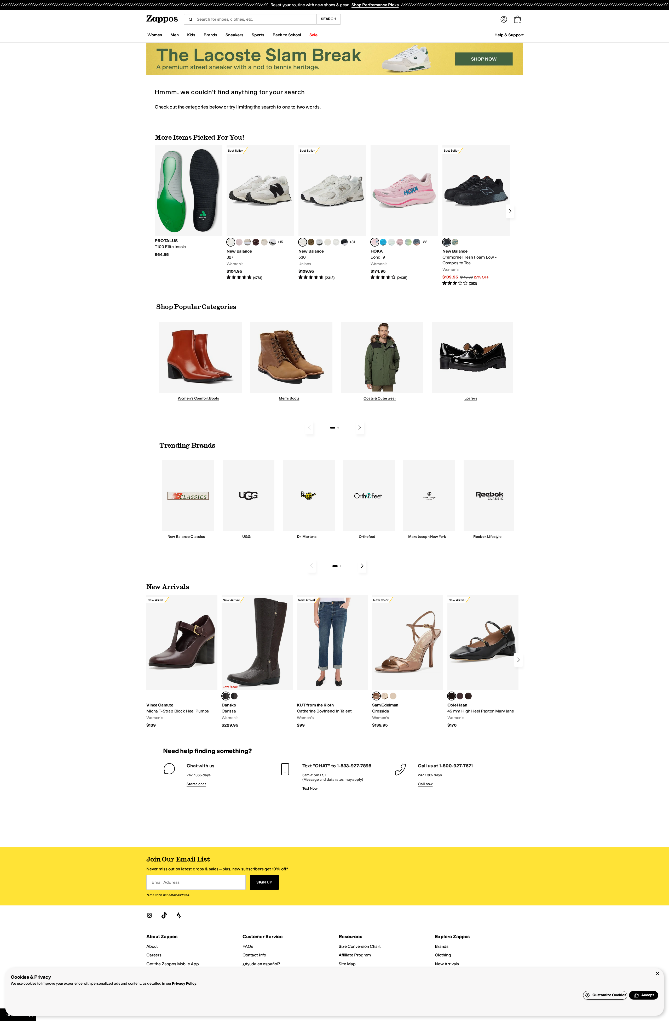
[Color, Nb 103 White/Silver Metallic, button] (319, 242)
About (152, 946)
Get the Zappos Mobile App (172, 963)
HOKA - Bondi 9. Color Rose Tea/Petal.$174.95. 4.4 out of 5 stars (404, 213)
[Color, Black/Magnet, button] (344, 242)
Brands (441, 946)
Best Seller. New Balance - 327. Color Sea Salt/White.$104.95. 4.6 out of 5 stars (260, 213)
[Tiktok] (164, 915)
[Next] (510, 211)
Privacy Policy (184, 983)
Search (328, 19)
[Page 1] (332, 428)
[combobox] (250, 19)
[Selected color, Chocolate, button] (226, 696)
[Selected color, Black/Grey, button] (446, 242)
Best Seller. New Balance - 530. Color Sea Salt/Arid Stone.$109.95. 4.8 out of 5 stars (332, 213)
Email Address (165, 882)
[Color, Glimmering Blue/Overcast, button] (408, 242)
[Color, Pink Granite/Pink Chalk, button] (239, 242)
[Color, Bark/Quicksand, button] (311, 242)
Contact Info (254, 954)
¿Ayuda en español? (261, 963)
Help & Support (509, 34)
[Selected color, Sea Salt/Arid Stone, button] (302, 242)
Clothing (443, 954)
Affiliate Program (355, 954)
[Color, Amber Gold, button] (393, 696)
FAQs (248, 946)
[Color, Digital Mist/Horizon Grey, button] (272, 242)
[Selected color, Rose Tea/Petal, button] (375, 242)
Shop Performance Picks (375, 4)
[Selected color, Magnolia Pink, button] (376, 696)
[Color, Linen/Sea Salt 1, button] (247, 242)
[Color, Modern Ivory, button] (384, 696)
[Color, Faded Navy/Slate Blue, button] (416, 242)
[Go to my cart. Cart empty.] (517, 19)
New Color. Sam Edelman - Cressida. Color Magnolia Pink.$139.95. (407, 661)
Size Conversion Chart (360, 946)
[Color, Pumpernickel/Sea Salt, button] (256, 242)
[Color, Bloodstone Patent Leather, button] (460, 696)
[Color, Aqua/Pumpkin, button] (455, 242)
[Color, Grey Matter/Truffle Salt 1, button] (328, 242)
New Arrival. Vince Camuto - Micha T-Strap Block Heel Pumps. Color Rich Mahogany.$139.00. (181, 661)
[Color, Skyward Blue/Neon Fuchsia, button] (383, 242)
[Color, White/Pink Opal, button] (400, 242)
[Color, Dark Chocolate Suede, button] (468, 696)
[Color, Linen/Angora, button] (264, 242)
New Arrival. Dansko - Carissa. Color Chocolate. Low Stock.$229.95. (257, 661)
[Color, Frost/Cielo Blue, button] (391, 242)
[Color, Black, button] (234, 696)
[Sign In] (504, 19)
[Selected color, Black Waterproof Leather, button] (451, 696)
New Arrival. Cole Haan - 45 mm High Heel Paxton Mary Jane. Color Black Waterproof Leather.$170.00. (482, 661)
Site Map (347, 963)
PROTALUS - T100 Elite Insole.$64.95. (188, 201)
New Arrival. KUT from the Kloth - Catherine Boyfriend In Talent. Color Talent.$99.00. (332, 661)
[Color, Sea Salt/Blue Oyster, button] (336, 242)
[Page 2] (338, 428)
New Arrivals (447, 963)
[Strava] (178, 915)
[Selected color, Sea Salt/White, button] (231, 242)
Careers (154, 954)
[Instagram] (149, 915)
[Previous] (309, 427)
